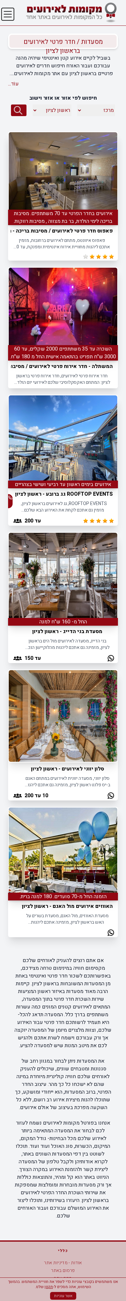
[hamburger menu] (8, 14)
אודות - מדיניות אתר (63, 1262)
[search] (18, 110)
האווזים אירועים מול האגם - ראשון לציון (67, 906)
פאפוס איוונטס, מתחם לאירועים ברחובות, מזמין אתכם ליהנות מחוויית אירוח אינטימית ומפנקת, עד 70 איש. (62, 243)
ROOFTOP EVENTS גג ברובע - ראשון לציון (64, 494)
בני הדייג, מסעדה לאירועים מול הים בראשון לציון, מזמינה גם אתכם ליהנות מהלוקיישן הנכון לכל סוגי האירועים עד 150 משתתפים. (68, 644)
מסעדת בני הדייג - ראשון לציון (67, 631)
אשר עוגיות (63, 1296)
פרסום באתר (63, 1270)
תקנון (49, 1287)
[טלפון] (10, 497)
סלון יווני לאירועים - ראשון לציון (67, 769)
